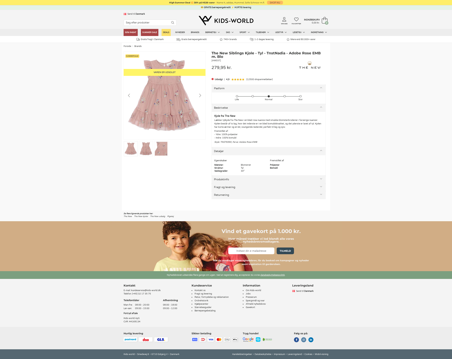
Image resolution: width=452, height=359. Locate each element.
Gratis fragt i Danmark (152, 39)
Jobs (248, 293)
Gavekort (250, 307)
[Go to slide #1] (131, 148)
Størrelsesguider (203, 307)
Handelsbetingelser (242, 354)
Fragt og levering (224, 187)
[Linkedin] (310, 340)
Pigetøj (170, 216)
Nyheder (180, 32)
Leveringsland (295, 354)
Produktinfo (221, 179)
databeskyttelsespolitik (272, 275)
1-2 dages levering (264, 39)
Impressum (279, 354)
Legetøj (297, 32)
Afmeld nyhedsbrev (256, 304)
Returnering (221, 195)
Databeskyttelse (263, 354)
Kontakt (129, 285)
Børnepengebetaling (205, 310)
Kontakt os (200, 290)
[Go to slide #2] (146, 148)
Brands (195, 32)
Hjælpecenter (201, 304)
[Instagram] (303, 340)
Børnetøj (211, 32)
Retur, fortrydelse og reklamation (212, 297)
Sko (228, 32)
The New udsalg (157, 216)
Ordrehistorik (201, 300)
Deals (166, 32)
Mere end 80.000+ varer (303, 39)
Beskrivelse (221, 107)
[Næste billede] (200, 95)
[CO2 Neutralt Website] (267, 339)
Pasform (219, 88)
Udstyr (279, 32)
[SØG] (172, 23)
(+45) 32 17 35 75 (141, 293)
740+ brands (230, 39)
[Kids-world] (226, 20)
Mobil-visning (321, 354)
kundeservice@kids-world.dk (146, 290)
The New (128, 216)
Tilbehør (261, 32)
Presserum (251, 297)
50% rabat (130, 32)
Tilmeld (285, 250)
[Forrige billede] (129, 95)
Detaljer (219, 151)
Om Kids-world (253, 290)
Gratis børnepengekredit (194, 39)
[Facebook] (296, 340)
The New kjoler (141, 216)
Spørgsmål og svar (255, 300)
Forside (127, 46)
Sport (243, 32)
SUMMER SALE (149, 32)
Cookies (308, 354)
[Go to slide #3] (161, 148)
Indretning (317, 32)
